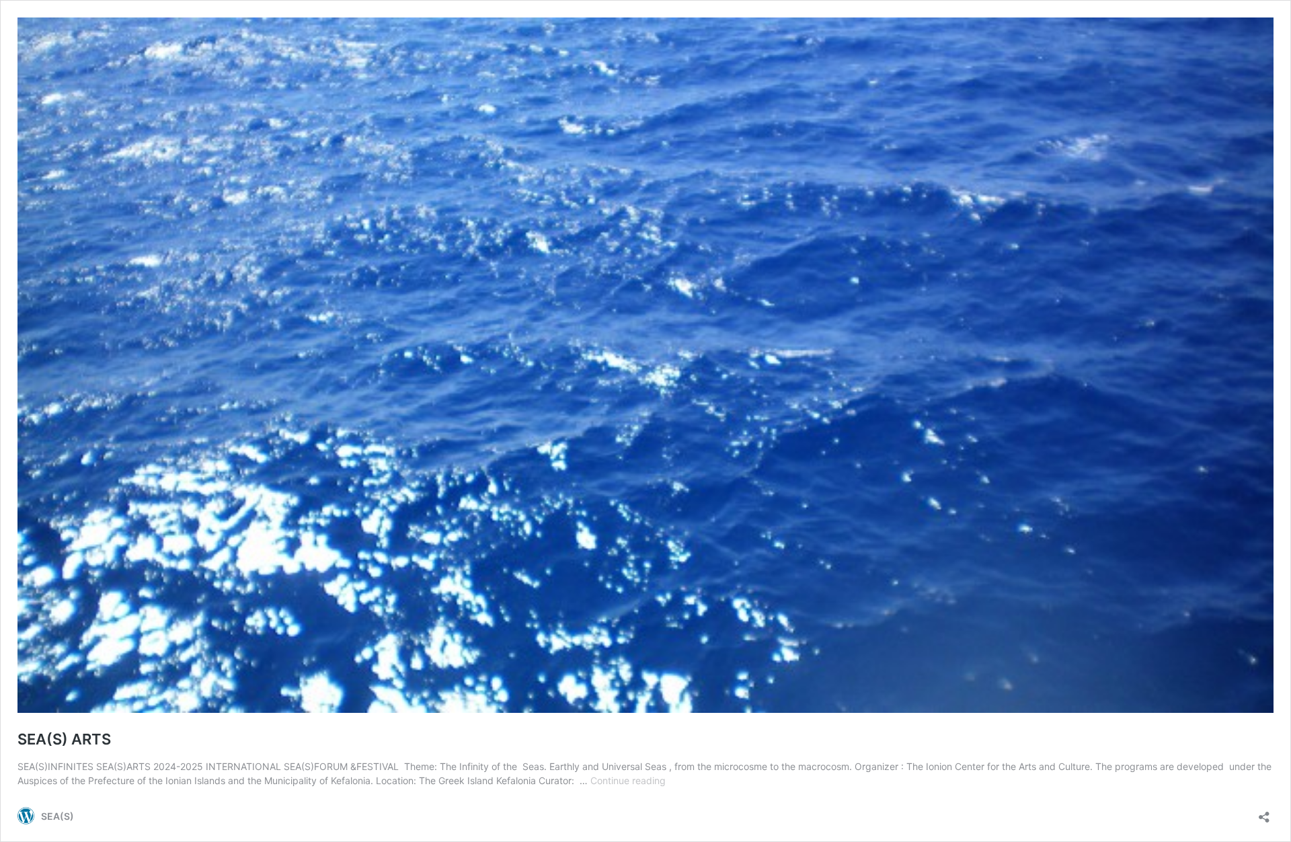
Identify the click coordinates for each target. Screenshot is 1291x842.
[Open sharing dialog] (1264, 812)
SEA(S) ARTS (64, 739)
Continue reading (628, 780)
